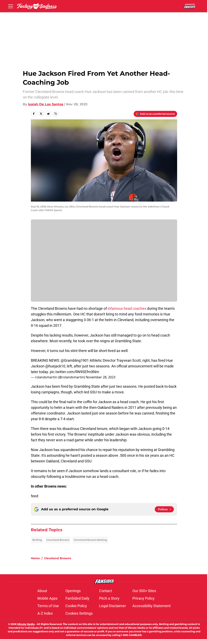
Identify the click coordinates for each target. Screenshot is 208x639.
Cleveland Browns (57, 539)
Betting (37, 539)
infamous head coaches (127, 308)
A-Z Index (45, 613)
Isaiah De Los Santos (45, 104)
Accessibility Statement (151, 606)
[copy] (55, 114)
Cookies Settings (79, 613)
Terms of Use (48, 606)
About (42, 591)
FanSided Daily (77, 598)
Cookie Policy (76, 606)
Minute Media (26, 624)
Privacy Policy (143, 598)
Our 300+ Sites (144, 591)
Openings (73, 591)
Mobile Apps (47, 598)
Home (35, 558)
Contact (105, 591)
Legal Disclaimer (112, 606)
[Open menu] (10, 6)
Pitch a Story (109, 598)
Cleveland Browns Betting (90, 539)
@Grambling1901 (75, 360)
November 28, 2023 (100, 377)
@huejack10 (55, 366)
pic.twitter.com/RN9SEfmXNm (74, 372)
